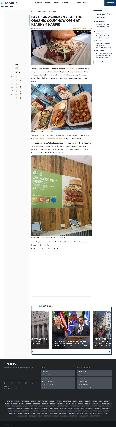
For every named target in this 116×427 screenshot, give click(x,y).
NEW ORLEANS (25, 411)
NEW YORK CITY (34, 411)
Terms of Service (83, 384)
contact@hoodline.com (10, 388)
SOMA (106, 413)
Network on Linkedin (48, 381)
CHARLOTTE (14, 403)
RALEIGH (26, 413)
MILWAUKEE (97, 408)
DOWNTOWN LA (96, 403)
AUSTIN (81, 401)
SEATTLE (100, 413)
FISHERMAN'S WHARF (63, 406)
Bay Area (33, 11)
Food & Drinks (52, 11)
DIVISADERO (88, 403)
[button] (33, 352)
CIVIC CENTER (36, 403)
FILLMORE (41, 406)
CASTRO (7, 403)
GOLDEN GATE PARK (74, 406)
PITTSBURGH (93, 411)
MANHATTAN (63, 408)
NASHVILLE (17, 411)
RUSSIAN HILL (45, 413)
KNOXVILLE (19, 408)
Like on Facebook (47, 378)
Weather (64, 3)
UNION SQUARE (64, 416)
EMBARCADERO (33, 406)
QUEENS (20, 413)
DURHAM (8, 406)
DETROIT (80, 403)
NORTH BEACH (52, 411)
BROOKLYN (106, 401)
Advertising (82, 378)
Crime (56, 3)
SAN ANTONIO (72, 413)
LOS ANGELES (45, 408)
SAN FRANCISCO (25, 401)
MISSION (10, 411)
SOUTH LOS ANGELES (22, 416)
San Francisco (42, 11)
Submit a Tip (82, 371)
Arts (79, 3)
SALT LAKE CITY (63, 413)
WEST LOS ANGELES (95, 416)
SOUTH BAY (10, 401)
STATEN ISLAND (32, 416)
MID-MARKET (89, 408)
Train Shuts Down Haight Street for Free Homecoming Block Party (103, 45)
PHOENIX (86, 411)
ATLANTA (75, 401)
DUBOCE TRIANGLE (106, 403)
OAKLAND (33, 401)
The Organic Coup (72, 69)
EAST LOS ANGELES (16, 406)
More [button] (85, 3)
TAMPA (40, 416)
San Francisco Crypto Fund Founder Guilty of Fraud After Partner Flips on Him (104, 55)
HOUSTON (108, 406)
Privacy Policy (83, 381)
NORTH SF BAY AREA (42, 401)
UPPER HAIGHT (73, 416)
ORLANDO (70, 411)
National (39, 3)
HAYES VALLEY (85, 406)
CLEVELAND (45, 403)
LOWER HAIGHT (54, 408)
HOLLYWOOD (94, 406)
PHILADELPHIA (78, 411)
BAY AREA (59, 401)
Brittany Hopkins (37, 28)
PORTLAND (106, 411)
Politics (48, 3)
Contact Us (45, 388)
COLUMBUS (52, 403)
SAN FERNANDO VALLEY (90, 413)
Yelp (90, 31)
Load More (103, 62)
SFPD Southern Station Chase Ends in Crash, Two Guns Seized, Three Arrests (104, 35)
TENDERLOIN (47, 416)
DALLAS (68, 403)
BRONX (100, 401)
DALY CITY (52, 401)
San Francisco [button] (7, 6)
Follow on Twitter (47, 375)
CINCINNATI (28, 403)
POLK (100, 411)
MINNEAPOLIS (105, 408)
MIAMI (82, 408)
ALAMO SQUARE (67, 401)
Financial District (47, 249)
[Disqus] (61, 275)
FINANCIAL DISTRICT (51, 406)
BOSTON (95, 401)
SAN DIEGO (80, 413)
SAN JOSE (17, 401)
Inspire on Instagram (48, 384)
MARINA (70, 408)
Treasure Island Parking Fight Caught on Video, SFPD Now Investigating (103, 26)
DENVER (74, 403)
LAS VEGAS (26, 408)
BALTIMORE (88, 401)
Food (73, 3)
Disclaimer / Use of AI (85, 388)
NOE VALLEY (43, 411)
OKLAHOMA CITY (62, 411)
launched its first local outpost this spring (48, 139)
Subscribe (110, 3)
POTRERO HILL (12, 413)
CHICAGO (21, 403)
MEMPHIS (76, 408)
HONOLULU (101, 406)
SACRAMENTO (53, 413)
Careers (81, 375)
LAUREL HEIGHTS (35, 408)
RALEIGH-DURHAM (35, 413)
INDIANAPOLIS (11, 408)
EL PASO (25, 406)
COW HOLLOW (60, 403)
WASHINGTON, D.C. (83, 416)
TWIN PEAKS (55, 416)
